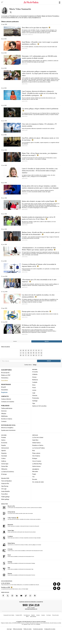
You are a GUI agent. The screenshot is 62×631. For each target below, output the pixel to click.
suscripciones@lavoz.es (31, 609)
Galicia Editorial (33, 616)
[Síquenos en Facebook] (3, 596)
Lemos (34, 390)
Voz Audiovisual (27, 615)
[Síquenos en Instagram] (12, 596)
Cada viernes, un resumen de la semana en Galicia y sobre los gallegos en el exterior (24, 544)
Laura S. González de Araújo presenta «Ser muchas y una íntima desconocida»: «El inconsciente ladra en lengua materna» (39, 170)
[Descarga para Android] (58, 584)
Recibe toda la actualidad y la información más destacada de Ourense (21, 574)
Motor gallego (5, 499)
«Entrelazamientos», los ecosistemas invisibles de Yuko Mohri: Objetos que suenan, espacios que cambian (39, 249)
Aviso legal (9, 629)
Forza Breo (4, 494)
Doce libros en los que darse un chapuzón (35, 27)
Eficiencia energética (7, 427)
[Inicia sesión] (59, 2)
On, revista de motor (38, 482)
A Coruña (35, 371)
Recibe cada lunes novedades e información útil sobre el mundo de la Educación (23, 525)
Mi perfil (3, 387)
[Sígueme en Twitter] (10, 12)
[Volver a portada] (31, 2)
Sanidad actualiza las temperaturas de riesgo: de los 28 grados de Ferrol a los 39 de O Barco (38, 218)
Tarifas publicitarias (6, 408)
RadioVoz (33, 615)
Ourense (34, 395)
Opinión (3, 450)
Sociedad (4, 456)
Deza (33, 385)
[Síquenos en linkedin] (17, 596)
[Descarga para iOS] (54, 584)
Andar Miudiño (5, 491)
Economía (4, 442)
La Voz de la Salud (37, 437)
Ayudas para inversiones (8, 430)
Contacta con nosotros (7, 401)
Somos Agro (4, 463)
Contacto (3, 421)
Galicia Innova (36, 466)
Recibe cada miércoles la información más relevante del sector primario (22, 531)
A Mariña (34, 374)
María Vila (30, 34)
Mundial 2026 (5, 478)
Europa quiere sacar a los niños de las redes (35, 311)
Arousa (34, 377)
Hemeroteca (4, 378)
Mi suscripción (5, 372)
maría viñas (24, 48)
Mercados (35, 471)
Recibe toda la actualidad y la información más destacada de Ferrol (21, 555)
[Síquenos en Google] (35, 596)
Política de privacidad (17, 629)
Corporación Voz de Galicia (8, 615)
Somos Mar (4, 466)
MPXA (27, 616)
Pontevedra (35, 398)
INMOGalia (4, 416)
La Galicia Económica (7, 471)
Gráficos (3, 461)
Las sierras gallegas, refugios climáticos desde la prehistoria (40, 108)
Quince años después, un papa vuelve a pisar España (38, 201)
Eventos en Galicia (6, 419)
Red (33, 450)
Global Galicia (36, 442)
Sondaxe (38, 615)
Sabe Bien (35, 440)
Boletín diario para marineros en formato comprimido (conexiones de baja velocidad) (24, 537)
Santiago (34, 400)
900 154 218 (31, 605)
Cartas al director (6, 399)
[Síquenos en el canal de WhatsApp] (30, 596)
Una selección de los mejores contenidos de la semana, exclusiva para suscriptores (24, 518)
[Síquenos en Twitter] (8, 596)
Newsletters (4, 389)
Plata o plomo (36, 453)
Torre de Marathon (6, 481)
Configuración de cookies (49, 629)
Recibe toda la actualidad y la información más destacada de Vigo (20, 568)
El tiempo (4, 474)
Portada (3, 437)
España (3, 445)
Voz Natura (48, 615)
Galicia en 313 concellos (39, 406)
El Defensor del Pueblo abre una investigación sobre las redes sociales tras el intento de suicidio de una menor (39, 326)
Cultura (3, 458)
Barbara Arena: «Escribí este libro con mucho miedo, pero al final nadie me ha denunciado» (40, 233)
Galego (34, 364)
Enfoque (34, 458)
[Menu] (2, 2)
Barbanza (35, 379)
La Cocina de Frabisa (38, 448)
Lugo (33, 393)
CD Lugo (3, 489)
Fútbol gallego (5, 496)
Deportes (4, 453)
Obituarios (4, 469)
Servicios (4, 411)
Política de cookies (28, 629)
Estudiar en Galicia (37, 445)
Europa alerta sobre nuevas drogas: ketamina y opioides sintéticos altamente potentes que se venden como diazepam (40, 187)
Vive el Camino (36, 461)
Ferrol (34, 387)
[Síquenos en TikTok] (26, 596)
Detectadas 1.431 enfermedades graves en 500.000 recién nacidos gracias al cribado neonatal (39, 57)
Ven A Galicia (36, 456)
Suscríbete (4, 380)
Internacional (5, 448)
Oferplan (3, 413)
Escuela (34, 479)
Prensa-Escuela (55, 615)
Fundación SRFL (19, 615)
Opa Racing (4, 486)
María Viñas (24, 34)
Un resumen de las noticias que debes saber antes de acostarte (20, 512)
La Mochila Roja (37, 463)
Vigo (33, 403)
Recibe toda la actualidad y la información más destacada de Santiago (21, 562)
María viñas (24, 334)
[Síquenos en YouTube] (21, 596)
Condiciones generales (38, 629)
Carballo (34, 382)
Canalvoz (43, 615)
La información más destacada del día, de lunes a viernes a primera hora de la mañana (25, 506)
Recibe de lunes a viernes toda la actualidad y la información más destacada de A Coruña (25, 549)
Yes (33, 476)
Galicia (3, 440)
